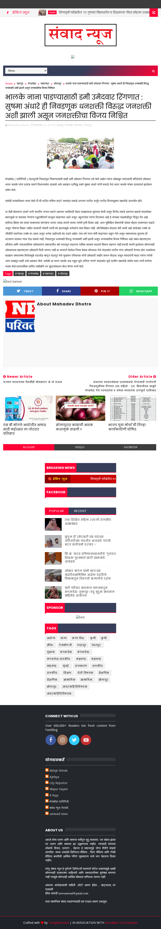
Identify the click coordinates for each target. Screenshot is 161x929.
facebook (130, 447)
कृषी (93, 638)
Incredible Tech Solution (121, 923)
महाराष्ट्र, (78, 125)
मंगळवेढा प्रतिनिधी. (59, 801)
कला (64, 638)
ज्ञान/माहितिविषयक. (60, 693)
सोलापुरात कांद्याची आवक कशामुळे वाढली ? (74, 427)
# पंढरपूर (19, 273)
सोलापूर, (88, 125)
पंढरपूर (20, 83)
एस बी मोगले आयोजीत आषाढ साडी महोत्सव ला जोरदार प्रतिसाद (24, 429)
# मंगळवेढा (33, 273)
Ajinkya (54, 777)
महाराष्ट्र (45, 83)
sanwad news (58, 814)
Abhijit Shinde (58, 770)
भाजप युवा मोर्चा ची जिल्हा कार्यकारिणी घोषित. (127, 427)
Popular (56, 511)
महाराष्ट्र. (52, 666)
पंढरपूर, (60, 125)
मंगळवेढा (41, 12)
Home (9, 83)
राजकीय (97, 666)
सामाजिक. (87, 680)
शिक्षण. (68, 673)
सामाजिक (69, 680)
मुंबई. (66, 666)
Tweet (29, 291)
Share (66, 291)
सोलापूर (57, 83)
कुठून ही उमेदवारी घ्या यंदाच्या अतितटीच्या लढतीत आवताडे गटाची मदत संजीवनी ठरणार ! (88, 540)
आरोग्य (51, 638)
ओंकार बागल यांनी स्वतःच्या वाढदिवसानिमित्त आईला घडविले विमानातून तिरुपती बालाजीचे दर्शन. (88, 574)
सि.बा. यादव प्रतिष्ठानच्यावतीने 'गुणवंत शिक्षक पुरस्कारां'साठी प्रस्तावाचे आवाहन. (90, 557)
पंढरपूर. (97, 645)
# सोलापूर (63, 273)
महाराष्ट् (81, 659)
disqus (79, 447)
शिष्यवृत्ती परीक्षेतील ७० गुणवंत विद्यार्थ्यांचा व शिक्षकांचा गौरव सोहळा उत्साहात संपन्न (98, 12)
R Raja (53, 795)
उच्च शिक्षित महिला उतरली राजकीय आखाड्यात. (88, 522)
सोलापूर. (52, 686)
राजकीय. (52, 673)
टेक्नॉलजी (65, 645)
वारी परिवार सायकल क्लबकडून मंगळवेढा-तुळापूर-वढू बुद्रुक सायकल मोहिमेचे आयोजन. (90, 591)
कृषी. (104, 638)
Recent (80, 511)
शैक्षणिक (104, 673)
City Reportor (58, 783)
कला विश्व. (78, 638)
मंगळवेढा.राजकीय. (59, 659)
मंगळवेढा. (83, 652)
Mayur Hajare (58, 789)
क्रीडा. (50, 645)
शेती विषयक (85, 673)
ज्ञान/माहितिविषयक (75, 686)
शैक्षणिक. (53, 680)
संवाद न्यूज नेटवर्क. (59, 808)
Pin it (105, 291)
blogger (29, 447)
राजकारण (81, 666)
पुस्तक (51, 652)
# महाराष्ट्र (48, 273)
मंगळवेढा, (69, 125)
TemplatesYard (58, 923)
